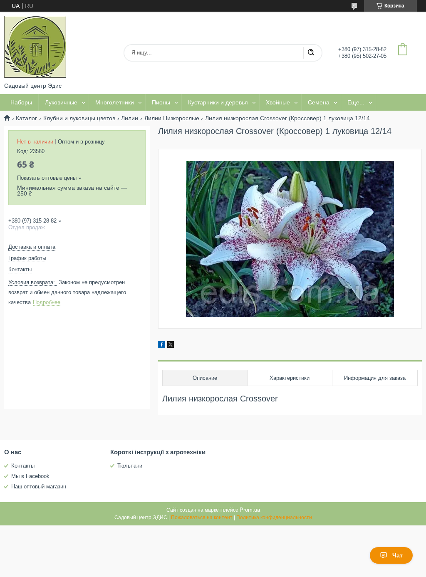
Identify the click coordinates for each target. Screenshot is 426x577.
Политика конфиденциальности (274, 517)
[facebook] (161, 345)
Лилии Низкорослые (171, 118)
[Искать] (310, 53)
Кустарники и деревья (218, 102)
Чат (397, 555)
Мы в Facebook (30, 476)
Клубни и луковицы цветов (79, 118)
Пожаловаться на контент (202, 517)
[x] (170, 345)
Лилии (129, 118)
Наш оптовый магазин (38, 486)
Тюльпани (129, 466)
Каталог (26, 118)
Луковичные (61, 102)
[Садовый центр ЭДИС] (35, 47)
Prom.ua (250, 510)
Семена (318, 102)
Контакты (23, 466)
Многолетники (114, 102)
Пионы (161, 102)
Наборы (21, 102)
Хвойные (278, 102)
